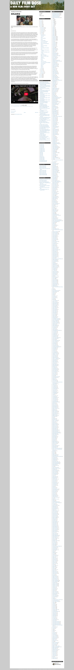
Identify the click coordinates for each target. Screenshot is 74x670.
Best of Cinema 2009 (43, 170)
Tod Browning (54, 613)
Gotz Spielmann (54, 261)
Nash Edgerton (54, 455)
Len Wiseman (54, 386)
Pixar (53, 498)
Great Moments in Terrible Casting (45, 90)
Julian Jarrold (54, 361)
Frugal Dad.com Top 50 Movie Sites (45, 179)
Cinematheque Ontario (55, 143)
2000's (53, 35)
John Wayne (54, 349)
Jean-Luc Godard (55, 320)
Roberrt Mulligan (55, 521)
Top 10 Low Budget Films (43, 107)
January (42, 73)
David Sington (54, 177)
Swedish (53, 590)
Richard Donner (54, 513)
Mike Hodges (54, 437)
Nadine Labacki (54, 454)
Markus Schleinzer (55, 408)
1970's (21, 106)
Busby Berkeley (54, 113)
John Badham (54, 335)
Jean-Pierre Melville (55, 323)
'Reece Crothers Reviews (56, 17)
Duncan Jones (54, 196)
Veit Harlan (54, 633)
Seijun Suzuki (54, 556)
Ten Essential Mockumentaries (44, 126)
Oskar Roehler (54, 476)
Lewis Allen (54, 391)
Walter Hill (54, 639)
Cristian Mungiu (54, 157)
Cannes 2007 (54, 117)
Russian (29, 106)
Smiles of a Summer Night (44, 56)
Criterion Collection (25, 106)
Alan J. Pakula (54, 57)
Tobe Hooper (54, 612)
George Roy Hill (54, 253)
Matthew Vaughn (55, 415)
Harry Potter (54, 274)
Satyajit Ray (54, 552)
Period (53, 486)
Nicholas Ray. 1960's (55, 461)
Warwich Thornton (55, 642)
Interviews (54, 292)
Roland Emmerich (55, 536)
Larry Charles (54, 380)
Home (25, 112)
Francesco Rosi (54, 232)
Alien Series (54, 68)
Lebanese (54, 384)
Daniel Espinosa (54, 163)
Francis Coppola (54, 233)
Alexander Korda (55, 63)
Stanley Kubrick (54, 573)
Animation (54, 75)
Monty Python (54, 447)
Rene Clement (54, 511)
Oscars (53, 475)
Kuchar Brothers (54, 377)
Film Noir (53, 226)
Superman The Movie (44, 45)
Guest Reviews (54, 265)
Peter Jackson (54, 491)
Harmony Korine (54, 272)
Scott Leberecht (54, 555)
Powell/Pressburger (55, 501)
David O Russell (54, 176)
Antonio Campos (55, 79)
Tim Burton (54, 610)
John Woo (54, 350)
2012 (41, 25)
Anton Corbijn (54, 78)
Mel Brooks (54, 418)
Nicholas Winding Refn (55, 462)
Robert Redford (54, 526)
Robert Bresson (54, 525)
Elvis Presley (54, 202)
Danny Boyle (54, 166)
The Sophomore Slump (43, 137)
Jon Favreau (54, 351)
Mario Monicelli (54, 405)
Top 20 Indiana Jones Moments (44, 118)
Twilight (53, 630)
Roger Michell (54, 534)
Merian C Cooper (55, 420)
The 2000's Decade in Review (56, 599)
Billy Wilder (54, 100)
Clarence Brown (54, 146)
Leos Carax (54, 389)
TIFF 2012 (41, 152)
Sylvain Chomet (54, 592)
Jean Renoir (54, 317)
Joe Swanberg (54, 333)
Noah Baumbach (55, 465)
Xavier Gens (54, 653)
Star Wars (53, 575)
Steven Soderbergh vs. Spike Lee (45, 138)
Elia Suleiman (54, 201)
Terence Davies (54, 595)
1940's (53, 30)
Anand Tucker (54, 71)
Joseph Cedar (54, 356)
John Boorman (54, 336)
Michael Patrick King (55, 430)
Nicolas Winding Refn (55, 463)
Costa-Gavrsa (54, 155)
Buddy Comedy (54, 112)
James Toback (54, 311)
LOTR (53, 394)
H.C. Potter (54, 270)
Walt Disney (54, 638)
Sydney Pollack (54, 591)
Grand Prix (42, 64)
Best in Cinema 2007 (43, 172)
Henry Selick (54, 277)
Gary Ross (54, 244)
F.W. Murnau (54, 211)
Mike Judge (54, 438)
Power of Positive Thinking (56, 502)
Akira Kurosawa (54, 53)
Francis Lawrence (55, 234)
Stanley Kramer (54, 572)
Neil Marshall (54, 458)
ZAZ (53, 656)
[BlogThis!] (23, 105)
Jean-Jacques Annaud (55, 319)
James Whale (54, 312)
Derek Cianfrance (55, 187)
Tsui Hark (53, 627)
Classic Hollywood (55, 147)
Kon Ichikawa (54, 374)
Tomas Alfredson (54, 619)
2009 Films (54, 38)
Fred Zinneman (54, 239)
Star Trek (53, 574)
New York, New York (44, 42)
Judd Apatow (54, 360)
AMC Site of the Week (43, 184)
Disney (53, 190)
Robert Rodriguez (55, 527)
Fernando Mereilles (55, 221)
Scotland (53, 554)
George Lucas (54, 250)
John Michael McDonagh (56, 346)
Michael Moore (54, 429)
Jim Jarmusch (54, 326)
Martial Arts (54, 409)
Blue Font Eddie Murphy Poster (44, 106)
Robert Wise (54, 530)
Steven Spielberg (55, 581)
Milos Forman (54, 443)
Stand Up (53, 570)
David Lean (54, 173)
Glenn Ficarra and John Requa (57, 258)
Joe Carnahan (54, 331)
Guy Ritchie (54, 269)
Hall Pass (42, 46)
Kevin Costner (54, 370)
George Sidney (54, 254)
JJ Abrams (54, 328)
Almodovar (54, 69)
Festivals (53, 222)
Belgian (53, 94)
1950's (53, 31)
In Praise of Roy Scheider (43, 121)
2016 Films (54, 45)
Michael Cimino (54, 423)
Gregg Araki (54, 264)
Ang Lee (53, 74)
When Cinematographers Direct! (44, 114)
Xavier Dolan (54, 652)
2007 (41, 77)
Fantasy (53, 213)
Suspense (54, 589)
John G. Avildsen (55, 341)
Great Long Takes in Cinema (44, 136)
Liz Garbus (54, 393)
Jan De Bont (54, 313)
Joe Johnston (54, 332)
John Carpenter (54, 338)
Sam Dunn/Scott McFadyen (56, 546)
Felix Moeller (54, 218)
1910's (53, 27)
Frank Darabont (54, 236)
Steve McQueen (54, 578)
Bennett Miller (54, 96)
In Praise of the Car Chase (44, 124)
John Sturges (54, 348)
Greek (53, 262)
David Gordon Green (55, 172)
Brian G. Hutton (54, 108)
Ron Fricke (54, 541)
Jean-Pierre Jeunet (55, 322)
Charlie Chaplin (54, 133)
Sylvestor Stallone (55, 593)
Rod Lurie (54, 532)
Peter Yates (54, 493)
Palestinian (54, 478)
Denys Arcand (54, 186)
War (53, 641)
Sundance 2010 (42, 150)
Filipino (53, 223)
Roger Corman (54, 533)
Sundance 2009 (42, 151)
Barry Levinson (54, 90)
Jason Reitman (54, 316)
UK (53, 631)
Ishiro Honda (54, 297)
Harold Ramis (54, 273)
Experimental (54, 210)
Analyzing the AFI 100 (43, 131)
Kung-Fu (53, 378)
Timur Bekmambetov (55, 611)
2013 (41, 24)
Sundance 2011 (42, 149)
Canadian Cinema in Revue (56, 116)
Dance (53, 162)
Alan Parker (54, 58)
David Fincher (54, 171)
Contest (53, 153)
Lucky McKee (54, 398)
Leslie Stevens (54, 390)
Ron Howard (54, 542)
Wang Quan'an (54, 640)
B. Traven (53, 87)
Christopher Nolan (55, 142)
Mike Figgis (54, 435)
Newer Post (12, 112)
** (52, 20)
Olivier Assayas (54, 472)
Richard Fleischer (55, 514)
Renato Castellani (55, 510)
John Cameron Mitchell (55, 337)
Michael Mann (54, 428)
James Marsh (54, 310)
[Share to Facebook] (26, 105)
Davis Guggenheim (55, 180)
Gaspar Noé (54, 245)
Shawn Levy (54, 561)
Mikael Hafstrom (54, 434)
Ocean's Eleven (43, 63)
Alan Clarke (54, 56)
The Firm (42, 60)
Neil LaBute (54, 457)
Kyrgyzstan (54, 379)
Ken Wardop (54, 367)
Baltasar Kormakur (55, 88)
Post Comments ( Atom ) (18, 114)
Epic (53, 205)
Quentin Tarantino (55, 505)
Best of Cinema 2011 (43, 166)
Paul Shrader (54, 484)
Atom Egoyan (54, 83)
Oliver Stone (54, 471)
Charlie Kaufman (55, 134)
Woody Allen (54, 651)
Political (53, 500)
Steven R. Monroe (55, 579)
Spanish (53, 566)
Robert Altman (54, 523)
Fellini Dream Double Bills (56, 219)
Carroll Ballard (54, 124)
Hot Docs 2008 (42, 159)
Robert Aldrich (54, 522)
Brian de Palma (54, 107)
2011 (41, 26)
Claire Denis (54, 145)
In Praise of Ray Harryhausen (44, 125)
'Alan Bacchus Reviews (16, 106)
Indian (53, 289)
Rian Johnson (54, 512)
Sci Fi (32, 106)
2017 (41, 20)
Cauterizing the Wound (43, 104)
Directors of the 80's (43, 134)
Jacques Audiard (55, 302)
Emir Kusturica (54, 204)
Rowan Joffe (54, 543)
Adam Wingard (54, 49)
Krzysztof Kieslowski (55, 376)
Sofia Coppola (54, 565)
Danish (53, 165)
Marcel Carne (54, 404)
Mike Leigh (54, 439)
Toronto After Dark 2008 (43, 160)
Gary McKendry (54, 243)
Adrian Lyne (54, 50)
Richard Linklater (55, 517)
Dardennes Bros (54, 168)
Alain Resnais (54, 54)
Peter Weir (54, 492)
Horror (53, 278)
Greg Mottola (54, 263)
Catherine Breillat (55, 126)
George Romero (54, 252)
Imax (53, 288)
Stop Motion (54, 582)
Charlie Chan (54, 132)
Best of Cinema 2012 (43, 165)
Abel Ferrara (54, 46)
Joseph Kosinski (54, 357)
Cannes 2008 (54, 118)
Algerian (53, 67)
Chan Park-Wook (55, 129)
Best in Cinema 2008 (43, 171)
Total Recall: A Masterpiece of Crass (45, 117)
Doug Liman (54, 194)
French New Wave (55, 241)
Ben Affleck (54, 95)
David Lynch (54, 174)
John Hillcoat (54, 342)
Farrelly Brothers (54, 214)
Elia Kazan (54, 200)
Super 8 (42, 44)
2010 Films (54, 39)
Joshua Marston (54, 359)
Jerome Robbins (54, 325)
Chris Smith (54, 138)
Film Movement (54, 225)
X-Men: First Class (43, 61)
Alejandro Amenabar (55, 60)
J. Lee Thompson (55, 300)
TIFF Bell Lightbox (55, 609)
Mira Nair (53, 444)
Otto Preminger (54, 477)
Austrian (53, 85)
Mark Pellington (54, 406)
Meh (53, 417)
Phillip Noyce (54, 496)
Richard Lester (54, 516)
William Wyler (54, 648)
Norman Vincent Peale (55, 468)
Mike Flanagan (54, 436)
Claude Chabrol (54, 148)
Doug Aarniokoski (55, 193)
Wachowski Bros (54, 637)
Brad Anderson (54, 104)
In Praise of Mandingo (43, 119)
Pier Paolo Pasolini (55, 497)
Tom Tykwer (54, 618)
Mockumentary (54, 446)
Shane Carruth (54, 560)
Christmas (54, 141)
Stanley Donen (54, 571)
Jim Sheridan (54, 327)
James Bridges (54, 306)
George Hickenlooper (55, 249)
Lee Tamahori (54, 385)
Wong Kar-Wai (54, 650)
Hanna (42, 59)
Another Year (43, 58)
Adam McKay (54, 48)
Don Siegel (54, 192)
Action (53, 47)
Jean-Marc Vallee (55, 321)
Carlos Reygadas (55, 122)
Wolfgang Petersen (55, 649)
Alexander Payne (55, 64)
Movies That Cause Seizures (56, 448)
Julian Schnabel (54, 362)
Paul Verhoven (54, 485)
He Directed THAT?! (43, 128)
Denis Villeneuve (55, 185)
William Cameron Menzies (56, 646)
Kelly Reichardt (54, 365)
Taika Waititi (54, 594)
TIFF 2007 (41, 155)
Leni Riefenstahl (54, 388)
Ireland (53, 294)
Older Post (36, 112)
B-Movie (53, 86)
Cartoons (53, 125)
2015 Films (54, 44)
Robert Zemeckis (55, 531)
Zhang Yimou (54, 657)
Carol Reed (54, 123)
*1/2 (53, 26)
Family (53, 212)
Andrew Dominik (54, 73)
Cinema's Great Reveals (43, 105)
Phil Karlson (54, 494)
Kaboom (42, 66)
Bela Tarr (53, 93)
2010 (41, 74)
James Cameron (54, 307)
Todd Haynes (54, 614)
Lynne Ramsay (54, 401)
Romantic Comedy (55, 540)
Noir (53, 466)
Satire (53, 551)
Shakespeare (54, 559)
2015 (41, 22)
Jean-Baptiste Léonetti (55, 318)
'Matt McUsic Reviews (55, 15)
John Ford (54, 339)
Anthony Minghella (55, 77)
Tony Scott (54, 620)
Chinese (53, 136)
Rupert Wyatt (54, 544)
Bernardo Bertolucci (55, 98)
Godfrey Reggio (54, 259)
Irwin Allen (54, 296)
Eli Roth (53, 199)
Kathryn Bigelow (54, 364)
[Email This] (22, 105)
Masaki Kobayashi (55, 413)
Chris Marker (54, 137)
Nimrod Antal (54, 464)
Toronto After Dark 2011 (55, 624)
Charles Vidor (54, 131)
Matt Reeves (54, 414)
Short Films (54, 562)
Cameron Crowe (54, 114)
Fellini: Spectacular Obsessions (57, 220)
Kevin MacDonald (55, 371)
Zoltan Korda (54, 658)
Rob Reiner (54, 520)
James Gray (54, 308)
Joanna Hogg (54, 329)
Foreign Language (55, 231)
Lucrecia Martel (54, 399)
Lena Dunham (54, 387)
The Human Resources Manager (45, 62)
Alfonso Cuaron (54, 65)
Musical (53, 452)
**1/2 (53, 25)
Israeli (53, 298)
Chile (53, 135)
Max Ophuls (54, 416)
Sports (53, 568)
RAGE (42, 39)
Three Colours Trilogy (55, 601)
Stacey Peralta (54, 569)
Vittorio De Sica (54, 636)
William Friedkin (54, 647)
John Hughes (54, 343)
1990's (53, 34)
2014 (41, 23)
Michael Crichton (55, 424)
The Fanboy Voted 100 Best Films (45, 127)
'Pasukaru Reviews (55, 16)
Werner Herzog (54, 643)
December (42, 27)
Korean (53, 375)
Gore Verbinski (54, 260)
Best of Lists (54, 99)
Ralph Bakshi (54, 506)
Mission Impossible (55, 445)
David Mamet (54, 175)
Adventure (54, 51)
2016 (41, 21)
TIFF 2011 (54, 607)
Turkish (53, 628)
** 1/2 (53, 21)
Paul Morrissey (54, 483)
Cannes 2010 (42, 145)
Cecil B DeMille (54, 127)
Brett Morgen (54, 106)
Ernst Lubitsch (54, 206)
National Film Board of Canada (57, 456)
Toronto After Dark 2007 (43, 161)
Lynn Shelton (54, 400)
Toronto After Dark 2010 (56, 623)
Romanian (54, 539)
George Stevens (54, 255)
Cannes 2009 (54, 119)
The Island (42, 36)
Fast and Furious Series (56, 215)
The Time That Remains (44, 41)
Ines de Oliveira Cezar (55, 290)
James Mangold (54, 309)
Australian (54, 84)
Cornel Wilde (54, 154)
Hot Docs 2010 (54, 281)
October (42, 29)
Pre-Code (53, 503)
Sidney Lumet (54, 563)
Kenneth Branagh (55, 369)
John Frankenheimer (55, 340)
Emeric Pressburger (55, 203)
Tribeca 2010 (54, 626)
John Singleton (54, 347)
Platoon (42, 65)
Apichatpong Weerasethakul (56, 80)
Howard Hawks (54, 283)
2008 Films (54, 37)
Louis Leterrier (54, 395)
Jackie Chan (54, 301)
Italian (53, 299)
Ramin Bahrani (54, 507)
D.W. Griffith (54, 161)
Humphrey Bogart (55, 284)
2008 (41, 76)
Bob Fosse (54, 102)
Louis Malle (54, 396)
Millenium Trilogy (55, 442)
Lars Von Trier (54, 381)
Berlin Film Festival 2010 (56, 97)
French (53, 240)
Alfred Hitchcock (54, 66)
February (42, 72)
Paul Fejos (54, 481)
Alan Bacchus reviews (55, 55)
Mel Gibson (54, 419)
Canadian (54, 115)
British (53, 109)
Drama (53, 195)
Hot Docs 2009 (42, 158)
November (42, 28)
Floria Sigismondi (55, 228)
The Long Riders (43, 38)
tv (52, 629)
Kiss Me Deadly (43, 40)
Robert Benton (54, 524)
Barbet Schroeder (55, 89)
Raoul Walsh (54, 508)
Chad (53, 128)
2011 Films (54, 40)
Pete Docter (54, 487)
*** (52, 22)
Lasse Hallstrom (54, 383)
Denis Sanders (54, 184)
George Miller (54, 251)
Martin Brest (54, 410)
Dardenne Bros (54, 167)
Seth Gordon (54, 558)
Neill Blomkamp (54, 459)
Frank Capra (54, 235)
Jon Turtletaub (54, 352)
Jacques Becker (54, 303)
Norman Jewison (55, 467)
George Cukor (54, 248)
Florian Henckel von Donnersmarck (57, 229)
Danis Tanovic (54, 164)
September (42, 30)
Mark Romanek (54, 407)
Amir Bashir (54, 70)
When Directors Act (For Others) (44, 82)
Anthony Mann (54, 76)
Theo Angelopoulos (55, 600)
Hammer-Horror (54, 271)
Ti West (53, 603)
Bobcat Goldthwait (55, 103)
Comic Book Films (55, 152)
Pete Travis (54, 488)
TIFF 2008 (41, 154)
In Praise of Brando (43, 135)
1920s (53, 28)
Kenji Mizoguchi (54, 368)
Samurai (53, 550)
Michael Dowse (54, 426)
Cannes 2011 (42, 144)
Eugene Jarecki (54, 209)
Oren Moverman (54, 473)
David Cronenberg (55, 170)
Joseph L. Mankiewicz (55, 358)
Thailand (53, 598)
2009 (41, 75)
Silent (53, 564)
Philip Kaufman (54, 495)
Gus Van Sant (54, 267)
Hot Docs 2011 (54, 282)
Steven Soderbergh (55, 580)
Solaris (42, 37)
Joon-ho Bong (54, 355)
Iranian (53, 293)
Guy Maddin (54, 268)
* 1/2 (53, 19)
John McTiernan (54, 345)
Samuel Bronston (55, 549)
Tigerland (42, 57)
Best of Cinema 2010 (43, 167)
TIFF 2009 (41, 153)
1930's (53, 29)
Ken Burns (54, 366)
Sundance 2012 (42, 148)
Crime (53, 156)
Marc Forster (54, 403)
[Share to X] (24, 105)
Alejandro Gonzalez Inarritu (56, 61)
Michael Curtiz (54, 425)
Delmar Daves (54, 183)
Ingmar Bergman (55, 291)
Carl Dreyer (54, 121)
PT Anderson (54, 504)
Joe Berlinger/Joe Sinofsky (56, 330)
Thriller (53, 602)
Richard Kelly (54, 515)
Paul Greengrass (55, 482)
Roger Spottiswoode (55, 535)
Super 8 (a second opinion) (45, 43)
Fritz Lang (54, 242)
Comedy (53, 151)
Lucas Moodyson (55, 397)
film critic (53, 224)
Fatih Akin (53, 216)
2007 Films (54, 36)
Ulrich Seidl (54, 632)
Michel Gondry (54, 433)
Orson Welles (54, 474)
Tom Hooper (54, 617)
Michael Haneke (54, 427)
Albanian (53, 59)
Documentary (54, 191)
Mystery (53, 453)
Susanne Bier (54, 588)
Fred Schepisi (54, 238)
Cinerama (54, 144)
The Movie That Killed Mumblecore (45, 85)
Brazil (53, 105)
